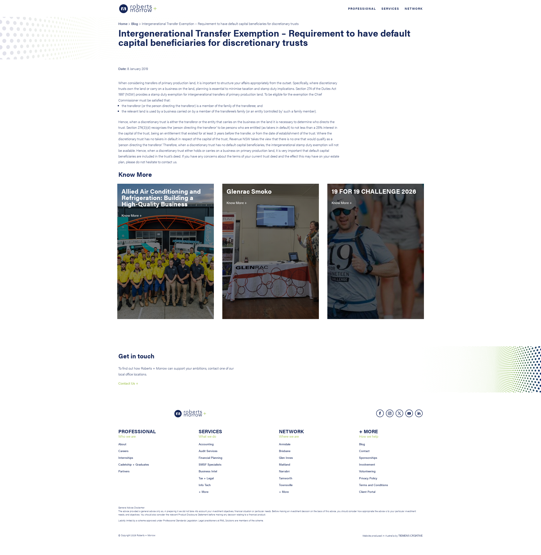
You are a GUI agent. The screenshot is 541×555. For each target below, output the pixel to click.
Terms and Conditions (373, 485)
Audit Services (208, 451)
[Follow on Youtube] (409, 413)
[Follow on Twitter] (399, 413)
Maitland (284, 464)
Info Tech (205, 485)
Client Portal (367, 491)
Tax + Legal (206, 478)
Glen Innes (286, 457)
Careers (123, 451)
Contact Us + (128, 383)
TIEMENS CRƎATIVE (410, 535)
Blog (134, 23)
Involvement (367, 464)
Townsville (285, 485)
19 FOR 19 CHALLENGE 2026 (374, 191)
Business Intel (208, 471)
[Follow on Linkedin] (419, 413)
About (122, 444)
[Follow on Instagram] (389, 413)
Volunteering (367, 471)
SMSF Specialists (210, 464)
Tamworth (285, 478)
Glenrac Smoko (249, 191)
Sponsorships (368, 457)
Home (122, 23)
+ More (203, 491)
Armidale (284, 444)
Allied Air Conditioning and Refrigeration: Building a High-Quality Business (161, 197)
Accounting (206, 444)
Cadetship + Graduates (133, 464)
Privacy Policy (368, 478)
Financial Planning (210, 457)
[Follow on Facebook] (380, 413)
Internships (125, 457)
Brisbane (284, 451)
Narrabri (284, 471)
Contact (364, 451)
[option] (165, 258)
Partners (124, 471)
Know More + (132, 215)
